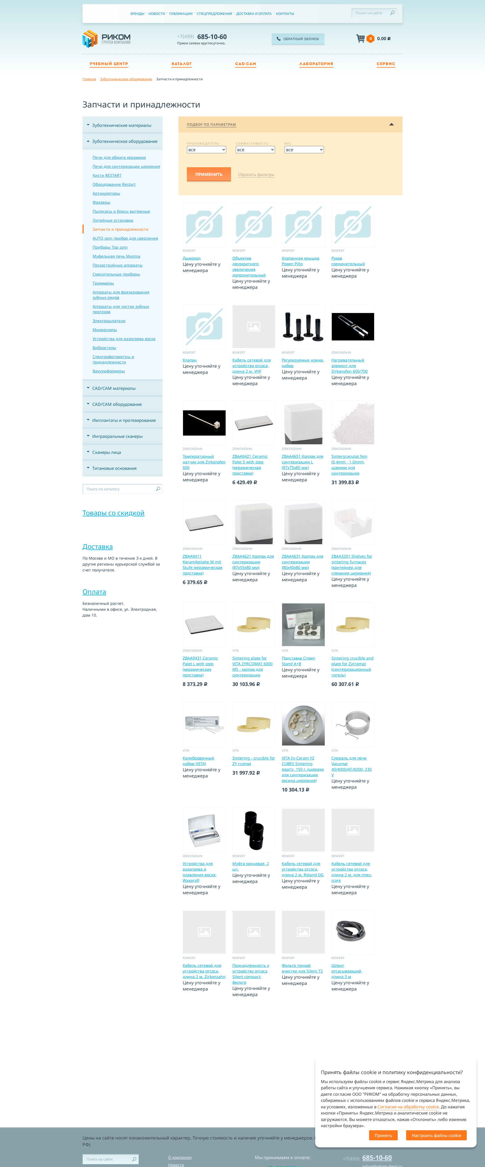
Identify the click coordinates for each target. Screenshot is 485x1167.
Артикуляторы (106, 193)
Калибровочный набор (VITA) (198, 760)
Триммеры (103, 283)
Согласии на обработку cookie (408, 1106)
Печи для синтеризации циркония (126, 166)
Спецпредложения (214, 13)
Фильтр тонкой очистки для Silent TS (302, 968)
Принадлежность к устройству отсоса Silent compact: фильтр (250, 974)
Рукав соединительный (348, 260)
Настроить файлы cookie (436, 1135)
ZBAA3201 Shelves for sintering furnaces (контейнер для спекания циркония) (351, 564)
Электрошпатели (109, 320)
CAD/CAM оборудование (117, 404)
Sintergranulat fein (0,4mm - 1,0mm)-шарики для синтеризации (349, 465)
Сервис (386, 64)
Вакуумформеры (109, 371)
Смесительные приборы (116, 274)
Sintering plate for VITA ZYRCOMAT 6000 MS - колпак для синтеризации (252, 666)
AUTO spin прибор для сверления (125, 238)
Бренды (137, 13)
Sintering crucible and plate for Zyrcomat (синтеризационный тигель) (352, 666)
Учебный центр (109, 64)
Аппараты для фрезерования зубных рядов (121, 294)
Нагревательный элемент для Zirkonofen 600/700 (349, 365)
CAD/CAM (245, 64)
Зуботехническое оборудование (124, 141)
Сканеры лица (106, 452)
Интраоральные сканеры (117, 436)
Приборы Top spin (110, 247)
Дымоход (192, 258)
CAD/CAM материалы (114, 388)
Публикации (181, 13)
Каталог (181, 64)
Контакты (285, 13)
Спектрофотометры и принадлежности (113, 359)
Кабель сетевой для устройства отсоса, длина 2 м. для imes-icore (351, 872)
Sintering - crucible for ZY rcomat (253, 760)
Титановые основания (114, 468)
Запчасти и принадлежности (120, 229)
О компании (180, 1157)
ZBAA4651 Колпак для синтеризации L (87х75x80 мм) (302, 462)
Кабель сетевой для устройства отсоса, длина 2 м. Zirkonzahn (204, 971)
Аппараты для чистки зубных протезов (121, 309)
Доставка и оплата (254, 13)
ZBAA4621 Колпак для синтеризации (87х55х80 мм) (253, 561)
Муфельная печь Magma (116, 256)
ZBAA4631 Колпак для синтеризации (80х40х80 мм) (302, 561)
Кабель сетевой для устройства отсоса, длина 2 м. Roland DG (303, 869)
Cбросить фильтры (256, 174)
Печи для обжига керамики (119, 157)
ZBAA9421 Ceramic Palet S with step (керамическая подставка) (250, 465)
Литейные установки (113, 220)
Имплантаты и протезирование (124, 420)
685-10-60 (202, 36)
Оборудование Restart (114, 184)
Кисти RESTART (107, 175)
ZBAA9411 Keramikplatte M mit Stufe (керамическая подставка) (202, 564)
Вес (288, 143)
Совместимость (252, 143)
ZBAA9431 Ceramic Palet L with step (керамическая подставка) (200, 666)
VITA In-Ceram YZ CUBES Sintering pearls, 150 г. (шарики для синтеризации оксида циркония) (303, 769)
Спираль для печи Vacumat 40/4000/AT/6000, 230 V (351, 766)
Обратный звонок (301, 38)
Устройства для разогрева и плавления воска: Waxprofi (199, 872)
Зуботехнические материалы (121, 125)
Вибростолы (104, 347)
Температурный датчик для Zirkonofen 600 (204, 462)
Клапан (190, 360)
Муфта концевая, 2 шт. (250, 866)
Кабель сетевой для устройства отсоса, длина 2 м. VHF (251, 365)
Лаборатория (316, 64)
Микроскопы (105, 329)
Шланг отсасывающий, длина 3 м (346, 971)
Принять (383, 1135)
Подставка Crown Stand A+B (298, 660)
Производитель (203, 143)
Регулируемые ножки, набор (303, 362)
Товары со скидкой (114, 512)
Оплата (94, 591)
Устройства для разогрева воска (124, 338)
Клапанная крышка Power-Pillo (300, 260)
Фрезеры (101, 202)
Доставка (98, 546)
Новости (156, 13)
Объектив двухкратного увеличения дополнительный (249, 266)
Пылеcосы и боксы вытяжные (121, 211)
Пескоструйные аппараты (118, 265)
